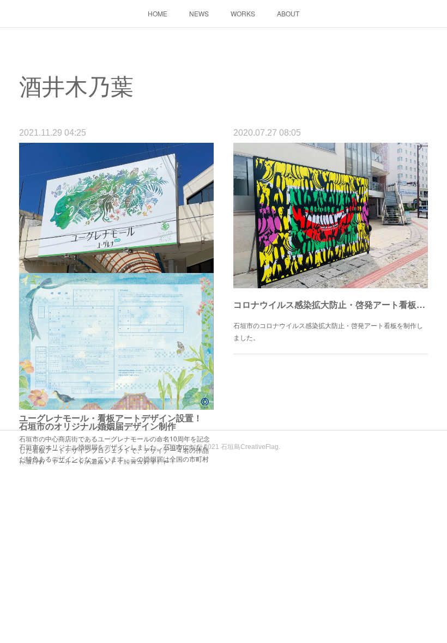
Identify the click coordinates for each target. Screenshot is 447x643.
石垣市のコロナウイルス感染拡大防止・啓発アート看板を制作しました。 (328, 331)
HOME (157, 13)
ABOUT (288, 13)
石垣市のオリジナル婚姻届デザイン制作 (97, 426)
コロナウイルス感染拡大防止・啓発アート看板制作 (330, 304)
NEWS (199, 13)
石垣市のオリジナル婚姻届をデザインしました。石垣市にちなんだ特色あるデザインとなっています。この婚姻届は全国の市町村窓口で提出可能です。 (114, 458)
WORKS (243, 13)
